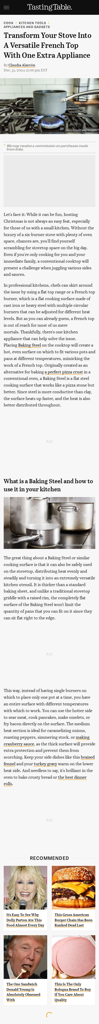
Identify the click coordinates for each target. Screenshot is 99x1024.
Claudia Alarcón (22, 65)
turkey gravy (45, 763)
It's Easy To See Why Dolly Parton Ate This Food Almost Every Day (25, 920)
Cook (9, 22)
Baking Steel (29, 345)
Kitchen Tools (32, 22)
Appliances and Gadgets (27, 26)
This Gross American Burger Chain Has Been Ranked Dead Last (74, 920)
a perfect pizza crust (64, 372)
